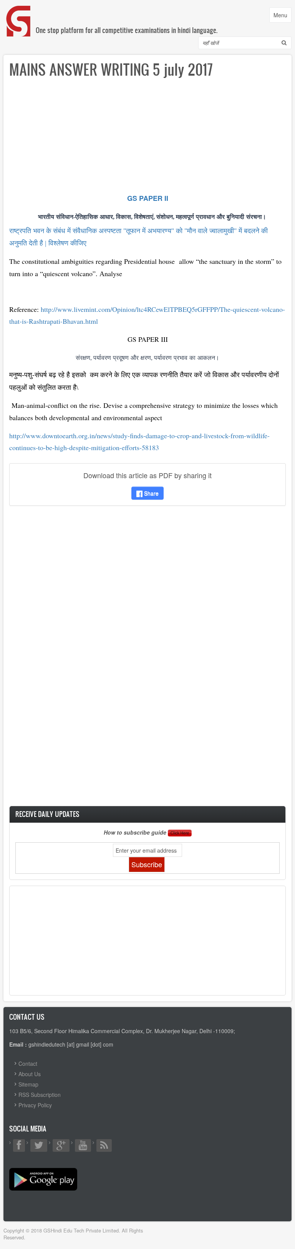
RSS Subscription (39, 1094)
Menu (282, 17)
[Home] (18, 13)
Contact (27, 1063)
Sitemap (28, 1084)
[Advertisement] (147, 138)
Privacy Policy (35, 1105)
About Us (29, 1074)
